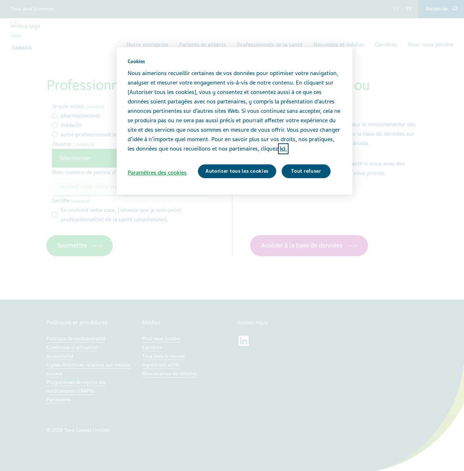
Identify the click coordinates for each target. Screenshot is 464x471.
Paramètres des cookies (157, 172)
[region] (234, 120)
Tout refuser (306, 171)
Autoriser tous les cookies (237, 171)
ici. (283, 148)
